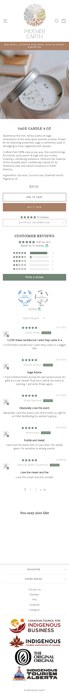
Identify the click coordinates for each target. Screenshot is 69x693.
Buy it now (34, 207)
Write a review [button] (34, 277)
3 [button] (35, 489)
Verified (32, 308)
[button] (28, 217)
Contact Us (34, 589)
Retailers (34, 594)
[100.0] (24, 297)
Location (33, 569)
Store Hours (34, 579)
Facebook (34, 604)
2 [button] (30, 489)
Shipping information (34, 222)
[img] (29, 327)
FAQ (34, 599)
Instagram (34, 609)
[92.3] (41, 297)
